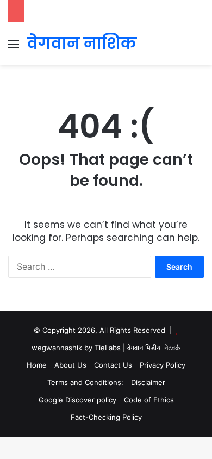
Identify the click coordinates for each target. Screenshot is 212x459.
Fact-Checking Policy (106, 417)
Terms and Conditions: (85, 382)
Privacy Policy (162, 365)
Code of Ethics (149, 399)
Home (37, 365)
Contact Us (113, 365)
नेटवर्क (172, 347)
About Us (70, 365)
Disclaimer (148, 382)
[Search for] (198, 47)
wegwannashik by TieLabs (76, 347)
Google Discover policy (77, 399)
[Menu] (13, 47)
